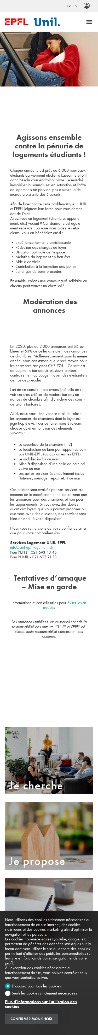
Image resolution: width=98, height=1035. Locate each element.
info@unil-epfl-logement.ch (31, 547)
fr (69, 6)
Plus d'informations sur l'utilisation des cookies (41, 1004)
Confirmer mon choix (31, 1018)
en (75, 6)
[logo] (16, 21)
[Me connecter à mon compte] (87, 6)
